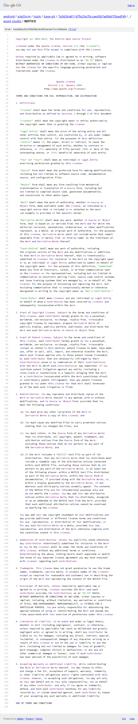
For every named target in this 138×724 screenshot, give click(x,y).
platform (24, 16)
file (72, 29)
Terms (38, 718)
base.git (49, 16)
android (9, 16)
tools (37, 16)
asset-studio (12, 21)
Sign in (131, 5)
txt (124, 718)
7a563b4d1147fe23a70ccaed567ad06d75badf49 (92, 16)
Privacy (29, 718)
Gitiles (20, 718)
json (132, 718)
